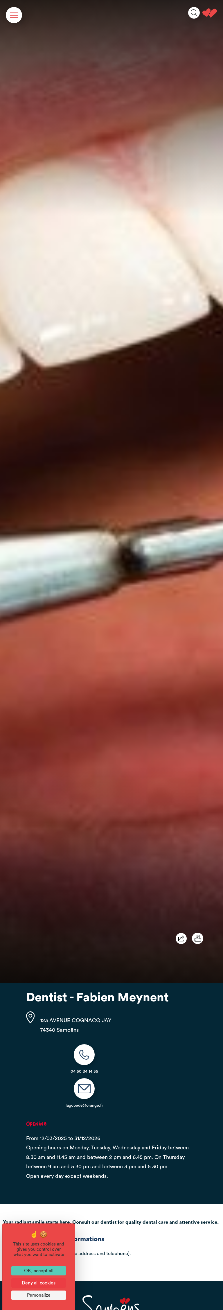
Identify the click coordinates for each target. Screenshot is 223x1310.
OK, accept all (38, 1270)
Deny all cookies (38, 1283)
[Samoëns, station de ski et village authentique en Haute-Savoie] (209, 13)
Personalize (39, 1295)
